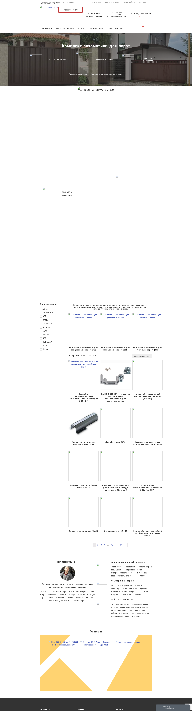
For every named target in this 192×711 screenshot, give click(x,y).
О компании (96, 2)
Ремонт (82, 29)
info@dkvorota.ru (118, 17)
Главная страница (78, 74)
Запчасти (60, 29)
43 (116, 545)
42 (112, 545)
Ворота (70, 29)
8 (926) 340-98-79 (141, 14)
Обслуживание (116, 29)
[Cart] (141, 28)
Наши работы (129, 2)
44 (121, 545)
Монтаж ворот (97, 29)
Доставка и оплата (112, 2)
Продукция (46, 29)
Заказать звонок (144, 16)
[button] (134, 194)
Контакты (142, 2)
